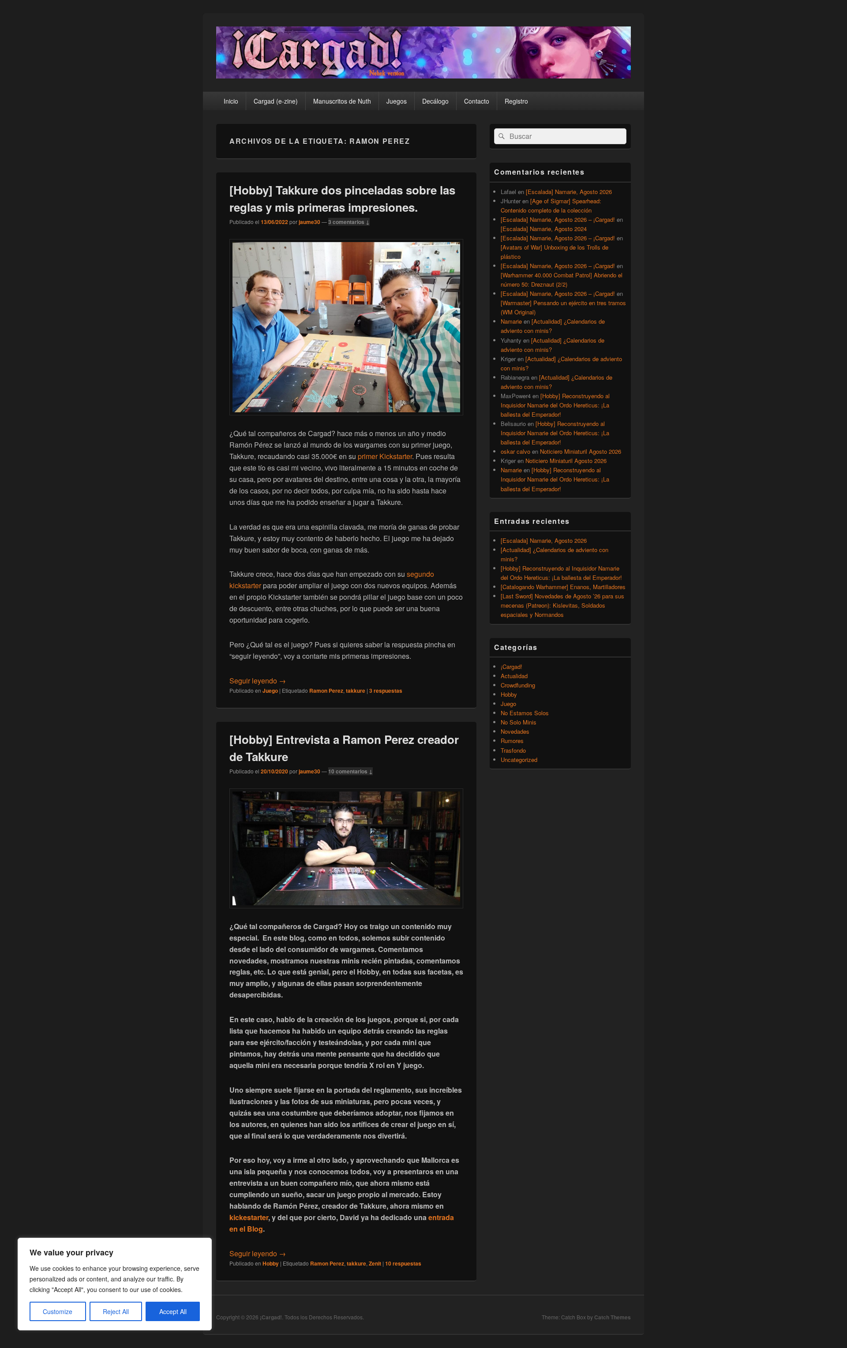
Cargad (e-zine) (276, 101)
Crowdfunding (518, 685)
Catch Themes (612, 1317)
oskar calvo (515, 451)
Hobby (270, 1263)
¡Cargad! (511, 666)
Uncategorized (519, 759)
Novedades (515, 731)
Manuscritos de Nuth (342, 101)
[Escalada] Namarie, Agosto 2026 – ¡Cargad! (558, 219)
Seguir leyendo (257, 681)
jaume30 (309, 222)
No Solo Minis (518, 722)
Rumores (512, 740)
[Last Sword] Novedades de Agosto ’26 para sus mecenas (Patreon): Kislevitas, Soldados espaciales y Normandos (562, 605)
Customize (57, 1311)
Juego (270, 691)
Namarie (511, 321)
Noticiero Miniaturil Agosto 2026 (580, 451)
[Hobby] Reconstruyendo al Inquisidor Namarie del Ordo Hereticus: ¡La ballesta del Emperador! (555, 405)
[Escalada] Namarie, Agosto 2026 (569, 191)
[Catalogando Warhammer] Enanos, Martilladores (563, 587)
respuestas (385, 691)
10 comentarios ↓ (350, 771)
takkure (355, 691)
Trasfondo (513, 750)
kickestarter (248, 1217)
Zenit (375, 1263)
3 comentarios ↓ (349, 222)
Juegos (396, 101)
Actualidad (514, 676)
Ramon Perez (326, 691)
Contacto (476, 101)
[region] (115, 1284)
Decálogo (435, 101)
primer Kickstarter (385, 456)
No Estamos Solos (525, 713)
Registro (516, 101)
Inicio (231, 101)
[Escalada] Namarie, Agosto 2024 (544, 228)
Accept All (173, 1311)
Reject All (116, 1311)
